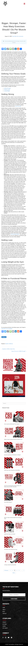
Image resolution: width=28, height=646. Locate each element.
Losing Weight (7, 90)
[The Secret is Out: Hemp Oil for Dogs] (14, 542)
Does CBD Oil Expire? (8, 502)
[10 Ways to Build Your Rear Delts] (14, 557)
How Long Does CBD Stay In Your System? (12, 424)
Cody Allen (14, 36)
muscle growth (18, 106)
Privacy (4, 622)
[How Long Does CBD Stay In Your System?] (14, 416)
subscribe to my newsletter (6, 328)
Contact (5, 613)
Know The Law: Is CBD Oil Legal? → (19, 351)
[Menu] (24, 3)
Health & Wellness (9, 343)
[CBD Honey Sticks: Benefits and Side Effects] (14, 462)
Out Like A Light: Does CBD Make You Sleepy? (12, 454)
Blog (4, 611)
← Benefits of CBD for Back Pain (8, 348)
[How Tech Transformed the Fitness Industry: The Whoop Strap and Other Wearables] (14, 478)
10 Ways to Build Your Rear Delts (10, 564)
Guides (4, 626)
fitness (4, 337)
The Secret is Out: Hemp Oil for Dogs (10, 549)
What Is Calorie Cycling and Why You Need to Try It (13, 439)
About (4, 609)
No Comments (20, 36)
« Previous (6, 570)
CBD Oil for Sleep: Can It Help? (9, 534)
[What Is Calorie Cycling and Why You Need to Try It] (14, 432)
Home (4, 607)
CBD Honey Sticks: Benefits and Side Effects (12, 470)
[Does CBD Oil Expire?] (14, 494)
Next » (14, 572)
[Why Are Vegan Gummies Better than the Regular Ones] (14, 510)
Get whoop (5, 628)
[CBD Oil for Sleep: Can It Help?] (14, 526)
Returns (5, 624)
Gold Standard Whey (15, 234)
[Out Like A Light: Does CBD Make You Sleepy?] (14, 447)
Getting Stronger (7, 88)
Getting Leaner (7, 89)
